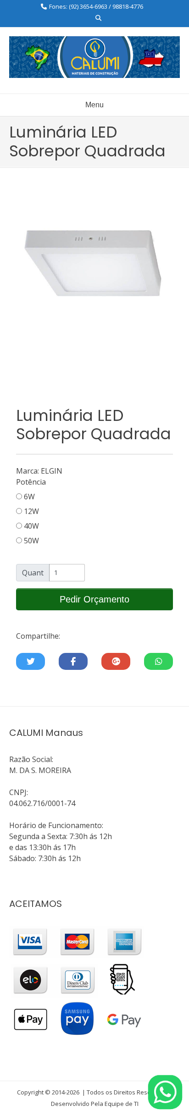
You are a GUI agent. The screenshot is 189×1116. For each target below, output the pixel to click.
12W (30, 511)
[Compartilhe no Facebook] (73, 661)
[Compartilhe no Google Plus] (115, 661)
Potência (31, 482)
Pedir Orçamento (94, 599)
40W (30, 526)
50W (30, 541)
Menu (94, 105)
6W (28, 497)
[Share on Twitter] (30, 661)
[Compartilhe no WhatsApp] (158, 661)
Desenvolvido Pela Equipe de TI (95, 1103)
